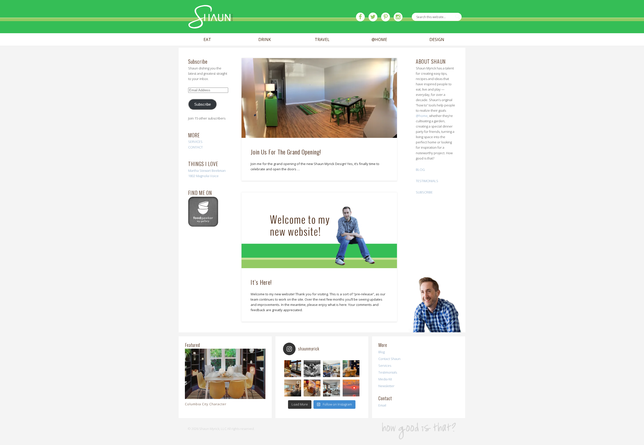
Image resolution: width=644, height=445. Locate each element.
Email (382, 405)
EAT (207, 39)
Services (384, 365)
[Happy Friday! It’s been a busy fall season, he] (331, 368)
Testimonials (387, 372)
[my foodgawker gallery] (203, 225)
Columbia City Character (205, 404)
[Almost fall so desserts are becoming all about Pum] (312, 388)
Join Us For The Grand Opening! (286, 151)
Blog (381, 352)
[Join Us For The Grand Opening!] (319, 98)
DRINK (264, 39)
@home (422, 115)
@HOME (379, 39)
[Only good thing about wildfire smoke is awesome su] (351, 388)
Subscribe (202, 104)
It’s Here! (261, 282)
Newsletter (386, 386)
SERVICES (195, 141)
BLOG (420, 169)
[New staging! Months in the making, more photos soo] (292, 368)
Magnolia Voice (207, 176)
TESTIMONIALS (427, 181)
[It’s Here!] (319, 230)
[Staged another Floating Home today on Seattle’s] (331, 388)
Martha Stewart (199, 170)
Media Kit (385, 379)
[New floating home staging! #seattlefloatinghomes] (292, 388)
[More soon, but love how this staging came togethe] (351, 368)
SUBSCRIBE (424, 192)
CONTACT (195, 147)
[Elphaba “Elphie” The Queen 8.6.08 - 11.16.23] (312, 368)
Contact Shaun (389, 358)
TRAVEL (322, 39)
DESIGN (436, 39)
